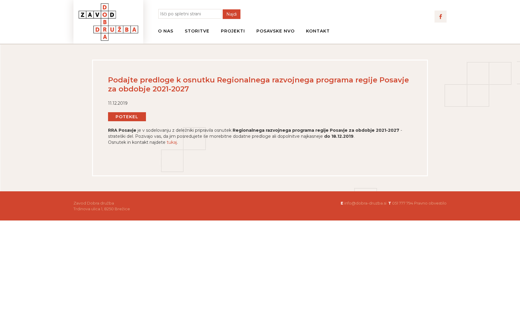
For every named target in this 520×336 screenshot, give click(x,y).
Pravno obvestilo (430, 203)
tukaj (172, 142)
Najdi (231, 14)
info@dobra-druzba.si (365, 203)
